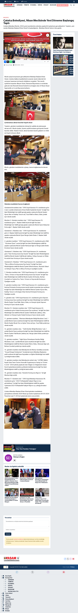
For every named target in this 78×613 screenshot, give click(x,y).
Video (17, 1)
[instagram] (48, 572)
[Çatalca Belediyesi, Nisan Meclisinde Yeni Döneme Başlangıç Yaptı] (26, 46)
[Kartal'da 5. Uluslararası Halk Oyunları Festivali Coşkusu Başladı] (27, 473)
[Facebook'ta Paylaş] (5, 61)
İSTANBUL (33, 5)
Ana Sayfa (8, 576)
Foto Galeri (9, 1)
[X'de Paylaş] (8, 61)
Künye (7, 608)
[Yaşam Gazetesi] (9, 5)
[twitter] (32, 572)
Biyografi (8, 605)
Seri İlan (7, 601)
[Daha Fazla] (13, 61)
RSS (6, 567)
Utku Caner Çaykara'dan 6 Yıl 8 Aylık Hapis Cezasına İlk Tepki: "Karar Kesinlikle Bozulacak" (42, 500)
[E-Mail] (14, 460)
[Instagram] (70, 559)
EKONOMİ (53, 5)
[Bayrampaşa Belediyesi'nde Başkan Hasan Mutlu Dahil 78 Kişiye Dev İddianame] (42, 473)
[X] (68, 559)
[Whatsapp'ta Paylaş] (10, 61)
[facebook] (17, 572)
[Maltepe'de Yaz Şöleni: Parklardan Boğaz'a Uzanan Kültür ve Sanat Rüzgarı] (12, 492)
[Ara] (71, 5)
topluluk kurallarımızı (18, 539)
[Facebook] (65, 559)
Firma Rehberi (9, 599)
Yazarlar (25, 1)
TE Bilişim (72, 567)
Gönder (8, 534)
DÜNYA (40, 5)
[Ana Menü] (74, 5)
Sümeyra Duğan (19, 457)
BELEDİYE (6, 17)
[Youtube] (73, 559)
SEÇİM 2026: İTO (62, 5)
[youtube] (63, 572)
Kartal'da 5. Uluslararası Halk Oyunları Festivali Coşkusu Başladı (27, 480)
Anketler (8, 607)
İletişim (7, 610)
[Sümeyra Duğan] (8, 458)
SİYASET (46, 5)
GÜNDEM (19, 5)
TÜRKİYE (26, 5)
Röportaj (8, 603)
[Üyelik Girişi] (73, 1)
